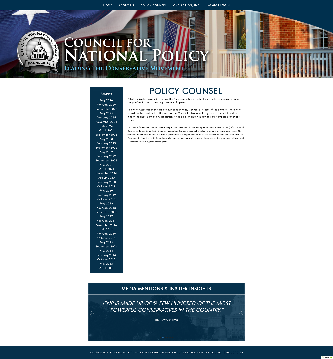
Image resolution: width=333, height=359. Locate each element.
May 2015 (106, 242)
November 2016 (106, 225)
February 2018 (106, 207)
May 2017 (106, 216)
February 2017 (106, 220)
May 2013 (106, 263)
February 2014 (106, 255)
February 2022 (106, 156)
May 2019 (106, 190)
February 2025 (106, 117)
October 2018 (106, 199)
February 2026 (106, 104)
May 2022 (106, 152)
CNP (175, 55)
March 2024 (106, 130)
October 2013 (106, 259)
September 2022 (106, 147)
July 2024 (106, 126)
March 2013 (106, 268)
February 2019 (106, 195)
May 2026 (106, 100)
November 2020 (106, 173)
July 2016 (106, 229)
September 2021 (106, 160)
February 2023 (106, 143)
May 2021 (106, 164)
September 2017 (106, 212)
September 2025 (106, 109)
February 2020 (106, 182)
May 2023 (106, 139)
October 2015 (106, 238)
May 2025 (106, 113)
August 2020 (106, 177)
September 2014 (106, 246)
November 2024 (106, 121)
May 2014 (106, 250)
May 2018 (106, 203)
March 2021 (106, 169)
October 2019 (106, 186)
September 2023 (106, 134)
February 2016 (106, 233)
